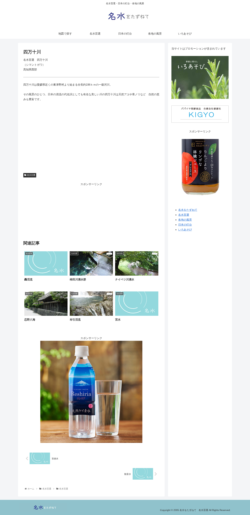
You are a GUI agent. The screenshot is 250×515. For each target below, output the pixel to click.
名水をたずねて (187, 210)
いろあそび (185, 229)
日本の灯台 (185, 224)
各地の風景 (185, 219)
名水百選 (31, 175)
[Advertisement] (91, 210)
